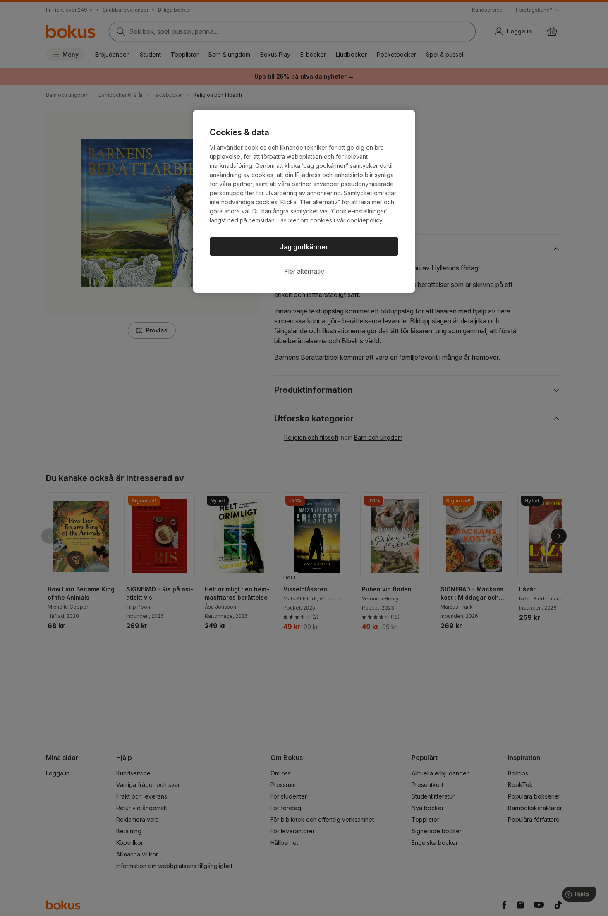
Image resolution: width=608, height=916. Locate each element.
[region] (304, 201)
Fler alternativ (304, 271)
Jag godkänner (304, 247)
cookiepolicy (365, 220)
